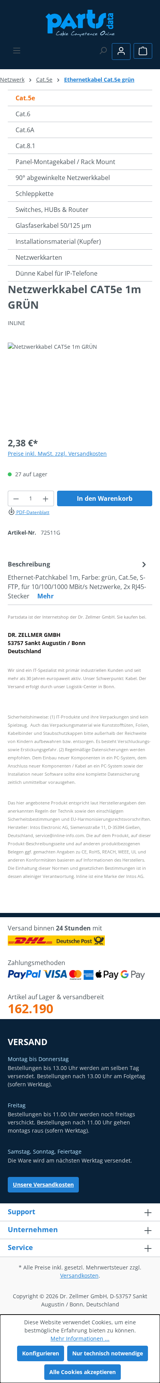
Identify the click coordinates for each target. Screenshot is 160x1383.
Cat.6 (23, 114)
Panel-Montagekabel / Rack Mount (65, 161)
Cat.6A (25, 130)
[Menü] (17, 50)
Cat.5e (25, 98)
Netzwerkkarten (39, 257)
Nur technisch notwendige (107, 1353)
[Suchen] (103, 50)
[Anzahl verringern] (16, 498)
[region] (80, 386)
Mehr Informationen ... (80, 1338)
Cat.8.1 (25, 146)
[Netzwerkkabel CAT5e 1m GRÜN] (80, 386)
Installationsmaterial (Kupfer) (58, 241)
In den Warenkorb (104, 498)
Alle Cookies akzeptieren (82, 1372)
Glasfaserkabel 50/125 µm (53, 225)
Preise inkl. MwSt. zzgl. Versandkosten (57, 453)
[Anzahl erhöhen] (46, 498)
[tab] (78, 580)
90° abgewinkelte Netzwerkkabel (63, 177)
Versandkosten (79, 1275)
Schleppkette (35, 193)
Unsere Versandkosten (43, 1184)
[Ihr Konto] (121, 51)
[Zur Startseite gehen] (80, 22)
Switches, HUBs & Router (52, 209)
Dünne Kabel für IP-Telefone (56, 273)
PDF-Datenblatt (32, 512)
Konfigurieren (40, 1353)
